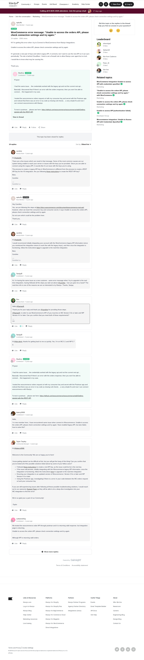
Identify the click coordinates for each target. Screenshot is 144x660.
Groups (36, 4)
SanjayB (19, 273)
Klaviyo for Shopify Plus (54, 606)
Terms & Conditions (63, 565)
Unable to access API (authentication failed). (114, 111)
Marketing (36, 16)
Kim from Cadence (109, 56)
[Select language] (106, 4)
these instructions (52, 171)
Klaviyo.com (27, 602)
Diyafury (21, 73)
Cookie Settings (27, 648)
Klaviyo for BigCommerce (54, 610)
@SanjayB (20, 306)
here (38, 248)
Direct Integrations (52, 627)
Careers (116, 610)
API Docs (94, 610)
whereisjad (107, 43)
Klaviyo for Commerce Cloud (55, 615)
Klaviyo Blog (27, 610)
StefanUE (106, 50)
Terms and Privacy (14, 648)
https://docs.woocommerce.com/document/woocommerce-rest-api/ (60, 207)
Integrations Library (74, 610)
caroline (19, 151)
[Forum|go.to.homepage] (14, 4)
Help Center (85, 4)
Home (11, 16)
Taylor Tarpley (21, 441)
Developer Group (103, 116)
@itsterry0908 (19, 448)
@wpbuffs (17, 158)
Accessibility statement (80, 565)
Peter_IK (106, 63)
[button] (115, 4)
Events (44, 4)
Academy (75, 4)
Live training (27, 623)
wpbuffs (19, 22)
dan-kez (106, 69)
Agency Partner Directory (77, 606)
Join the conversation (23, 16)
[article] (50, 170)
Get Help (94, 615)
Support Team (32, 489)
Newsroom (117, 606)
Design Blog (117, 619)
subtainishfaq (21, 519)
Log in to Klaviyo (28, 606)
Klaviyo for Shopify (52, 602)
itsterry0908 (20, 412)
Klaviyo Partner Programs (77, 602)
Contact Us (117, 623)
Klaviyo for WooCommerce (55, 623)
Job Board (53, 4)
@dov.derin (18, 341)
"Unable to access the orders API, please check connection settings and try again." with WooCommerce (113, 93)
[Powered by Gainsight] (72, 560)
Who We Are (117, 602)
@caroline (61, 283)
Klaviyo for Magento (52, 619)
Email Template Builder (98, 606)
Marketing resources (30, 619)
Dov (17, 299)
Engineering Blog (119, 615)
